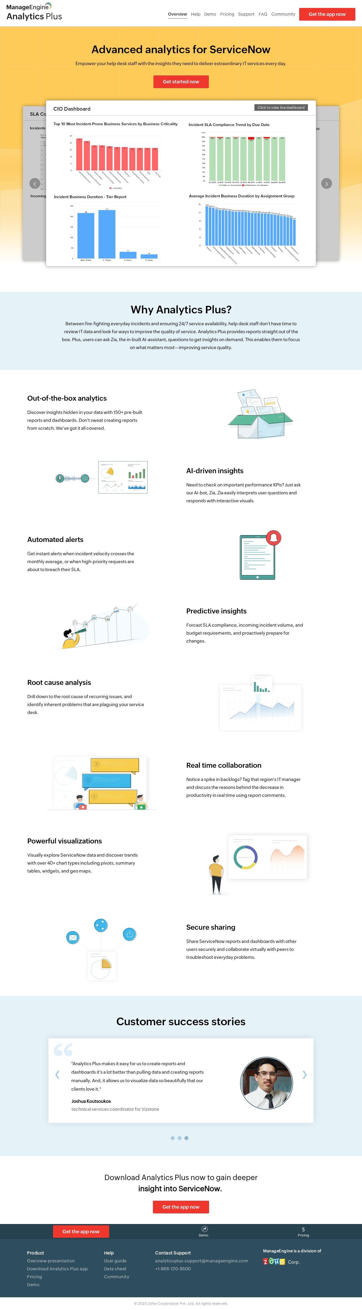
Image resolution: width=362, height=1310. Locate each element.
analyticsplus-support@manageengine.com (201, 1260)
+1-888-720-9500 (173, 1268)
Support (246, 14)
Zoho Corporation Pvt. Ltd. (171, 1304)
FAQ (263, 14)
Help (195, 14)
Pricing (227, 14)
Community (283, 14)
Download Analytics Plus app (57, 1268)
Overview (177, 14)
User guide (115, 1260)
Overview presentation (51, 1260)
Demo (210, 14)
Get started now (181, 81)
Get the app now (327, 14)
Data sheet (115, 1268)
